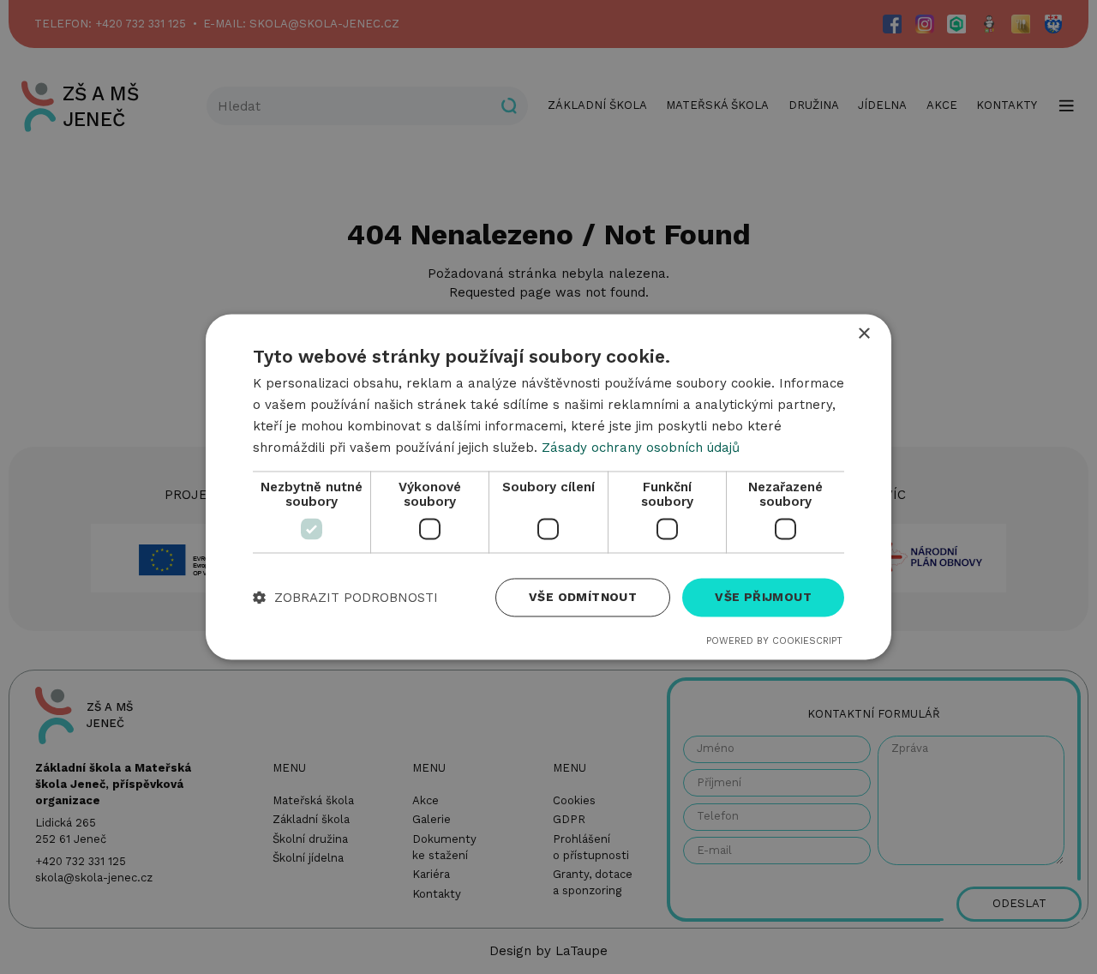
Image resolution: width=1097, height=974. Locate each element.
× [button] (863, 334)
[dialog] (548, 486)
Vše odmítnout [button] (583, 597)
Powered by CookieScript (774, 641)
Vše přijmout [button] (763, 597)
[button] (345, 598)
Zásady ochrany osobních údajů (641, 447)
